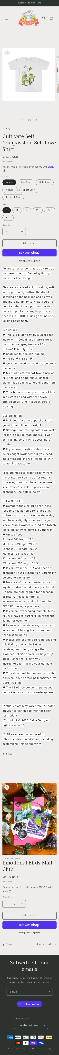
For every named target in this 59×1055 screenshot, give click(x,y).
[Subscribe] (48, 992)
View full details (44, 944)
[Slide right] (36, 120)
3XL (8, 217)
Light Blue (44, 182)
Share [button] (9, 754)
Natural (10, 190)
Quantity (6, 225)
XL (37, 210)
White (9, 182)
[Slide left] (22, 120)
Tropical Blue (13, 197)
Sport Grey (29, 190)
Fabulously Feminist (24, 1049)
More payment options (29, 260)
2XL (50, 210)
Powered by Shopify (42, 1049)
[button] (6, 18)
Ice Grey (26, 182)
